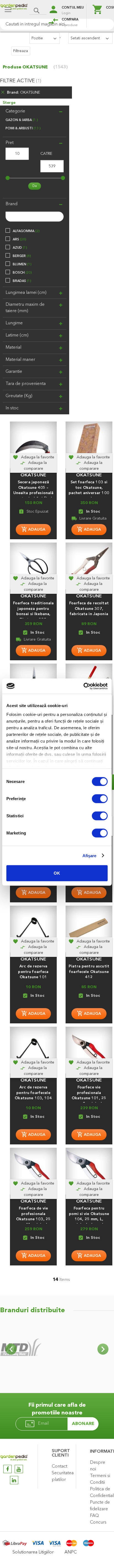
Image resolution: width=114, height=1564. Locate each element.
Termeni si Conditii (100, 1479)
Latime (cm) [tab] (17, 335)
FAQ (94, 1516)
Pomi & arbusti (22, 128)
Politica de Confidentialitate (100, 1492)
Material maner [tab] (20, 360)
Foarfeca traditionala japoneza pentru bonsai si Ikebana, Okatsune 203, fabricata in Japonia (33, 614)
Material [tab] (13, 347)
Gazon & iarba (21, 120)
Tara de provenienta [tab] (26, 384)
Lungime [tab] (14, 323)
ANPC (70, 1552)
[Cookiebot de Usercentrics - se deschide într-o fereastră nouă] (83, 686)
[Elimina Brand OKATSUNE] (3, 92)
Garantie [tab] (14, 371)
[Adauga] (33, 529)
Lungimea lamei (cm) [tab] (26, 293)
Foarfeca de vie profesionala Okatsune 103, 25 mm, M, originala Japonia (33, 1219)
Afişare (89, 855)
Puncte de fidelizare (100, 1505)
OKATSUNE (33, 475)
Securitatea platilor (62, 1476)
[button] (33, 457)
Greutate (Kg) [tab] (19, 396)
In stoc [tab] (12, 408)
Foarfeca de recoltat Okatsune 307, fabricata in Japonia (89, 608)
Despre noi (97, 1465)
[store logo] (14, 10)
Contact (59, 1466)
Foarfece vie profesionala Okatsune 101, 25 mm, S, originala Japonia (89, 1098)
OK (57, 873)
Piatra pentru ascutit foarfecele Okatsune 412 (89, 971)
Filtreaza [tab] (20, 51)
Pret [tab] (10, 143)
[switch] (100, 799)
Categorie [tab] (15, 111)
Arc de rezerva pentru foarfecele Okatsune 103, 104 (33, 1092)
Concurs (98, 1522)
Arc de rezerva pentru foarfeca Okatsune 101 (33, 971)
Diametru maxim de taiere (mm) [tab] (25, 307)
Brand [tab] (11, 204)
